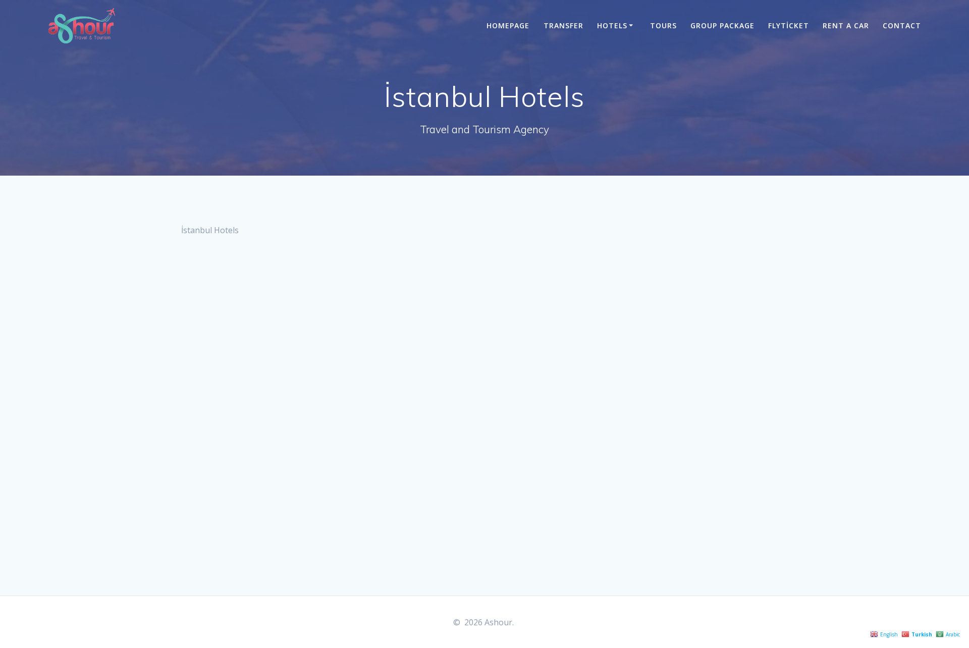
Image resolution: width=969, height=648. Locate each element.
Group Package (722, 25)
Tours (663, 25)
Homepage (508, 25)
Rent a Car (846, 25)
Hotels (612, 25)
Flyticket (788, 25)
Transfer (563, 25)
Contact (902, 25)
